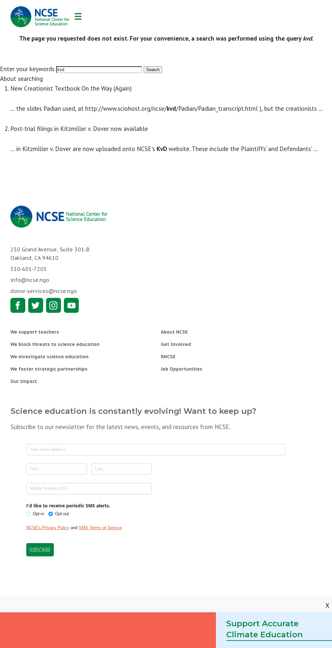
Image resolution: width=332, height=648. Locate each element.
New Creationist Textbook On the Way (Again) (71, 88)
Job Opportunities (181, 369)
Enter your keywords (27, 69)
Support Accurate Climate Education (264, 629)
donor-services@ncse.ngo (43, 291)
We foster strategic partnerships (49, 369)
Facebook (17, 305)
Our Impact (23, 381)
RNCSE (168, 357)
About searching (21, 79)
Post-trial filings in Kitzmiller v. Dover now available (79, 129)
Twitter (35, 305)
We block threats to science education (55, 344)
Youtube (71, 305)
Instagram (53, 305)
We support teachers (34, 332)
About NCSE (174, 332)
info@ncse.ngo (29, 280)
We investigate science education (49, 357)
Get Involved (176, 344)
